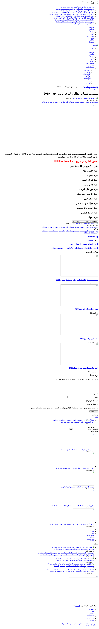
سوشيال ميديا (90, 36)
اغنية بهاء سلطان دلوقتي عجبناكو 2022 (83, 368)
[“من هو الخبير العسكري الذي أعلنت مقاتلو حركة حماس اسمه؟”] (71, 564)
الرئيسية (91, 27)
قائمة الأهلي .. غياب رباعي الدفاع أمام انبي (81, 23)
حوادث (88, 80)
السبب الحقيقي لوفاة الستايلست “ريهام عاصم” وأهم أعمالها (75, 16)
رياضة (92, 32)
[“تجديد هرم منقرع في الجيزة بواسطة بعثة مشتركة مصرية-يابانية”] (73, 547)
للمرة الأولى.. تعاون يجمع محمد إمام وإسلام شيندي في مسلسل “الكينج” (71, 14)
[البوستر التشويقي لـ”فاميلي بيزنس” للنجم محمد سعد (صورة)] (83, 466)
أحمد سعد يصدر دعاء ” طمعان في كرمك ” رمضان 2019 (77, 280)
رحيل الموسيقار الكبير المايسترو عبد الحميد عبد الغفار (77, 422)
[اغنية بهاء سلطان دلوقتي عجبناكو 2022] (79, 364)
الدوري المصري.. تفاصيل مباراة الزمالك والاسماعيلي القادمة (75, 22)
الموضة (92, 59)
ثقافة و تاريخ (86, 78)
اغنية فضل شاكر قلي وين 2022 (86, 309)
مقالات (92, 40)
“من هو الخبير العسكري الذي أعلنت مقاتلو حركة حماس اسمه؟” (74, 566)
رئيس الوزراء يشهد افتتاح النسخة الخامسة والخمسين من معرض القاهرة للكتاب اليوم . (67, 555)
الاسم (95, 397)
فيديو (92, 38)
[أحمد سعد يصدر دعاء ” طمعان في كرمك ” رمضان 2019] (79, 276)
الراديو (92, 34)
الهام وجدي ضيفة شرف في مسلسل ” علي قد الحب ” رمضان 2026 (73, 12)
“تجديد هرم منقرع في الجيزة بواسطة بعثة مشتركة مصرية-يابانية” (73, 549)
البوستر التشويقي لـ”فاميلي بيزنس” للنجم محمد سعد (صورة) (75, 9)
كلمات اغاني (86, 74)
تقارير (88, 81)
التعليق (95, 393)
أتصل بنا (91, 42)
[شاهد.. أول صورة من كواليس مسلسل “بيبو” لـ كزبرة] (83, 485)
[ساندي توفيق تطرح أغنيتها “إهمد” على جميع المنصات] (83, 448)
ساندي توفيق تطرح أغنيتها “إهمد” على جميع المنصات (77, 7)
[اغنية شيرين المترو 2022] (79, 335)
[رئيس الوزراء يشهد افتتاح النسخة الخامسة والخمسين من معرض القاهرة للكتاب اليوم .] (66, 553)
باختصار (77, 606)
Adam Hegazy (77, 98)
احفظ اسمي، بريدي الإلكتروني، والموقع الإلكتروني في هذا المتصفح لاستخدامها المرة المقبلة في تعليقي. (63, 408)
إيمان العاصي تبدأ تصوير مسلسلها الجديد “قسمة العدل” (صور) (74, 20)
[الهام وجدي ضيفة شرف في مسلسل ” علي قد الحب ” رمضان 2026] (83, 504)
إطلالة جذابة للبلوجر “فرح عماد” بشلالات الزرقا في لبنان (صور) (74, 18)
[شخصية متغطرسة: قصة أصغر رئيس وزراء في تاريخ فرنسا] (75, 558)
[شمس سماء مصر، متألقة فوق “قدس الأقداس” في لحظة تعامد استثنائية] (70, 569)
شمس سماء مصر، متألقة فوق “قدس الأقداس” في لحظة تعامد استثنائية (71, 571)
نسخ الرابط (76, 221)
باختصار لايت (90, 67)
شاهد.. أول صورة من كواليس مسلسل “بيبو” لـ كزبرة (77, 10)
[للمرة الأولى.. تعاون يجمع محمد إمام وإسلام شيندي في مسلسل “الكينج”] (83, 522)
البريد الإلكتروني (92, 400)
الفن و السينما (89, 31)
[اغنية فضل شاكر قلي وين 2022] (79, 305)
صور (92, 65)
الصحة (92, 61)
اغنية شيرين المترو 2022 (89, 338)
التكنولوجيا (87, 70)
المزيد (92, 68)
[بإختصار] (95, 45)
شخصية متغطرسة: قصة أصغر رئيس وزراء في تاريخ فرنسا (75, 560)
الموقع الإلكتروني (92, 404)
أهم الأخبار (91, 29)
